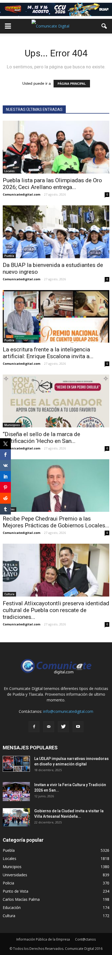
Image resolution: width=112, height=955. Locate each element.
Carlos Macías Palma (21, 899)
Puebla (9, 256)
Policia (8, 883)
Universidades (15, 874)
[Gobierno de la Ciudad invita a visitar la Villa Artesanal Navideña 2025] (16, 817)
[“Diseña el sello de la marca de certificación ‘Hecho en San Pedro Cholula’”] (56, 401)
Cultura (9, 594)
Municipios (12, 425)
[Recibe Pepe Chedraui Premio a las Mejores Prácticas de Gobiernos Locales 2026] (56, 485)
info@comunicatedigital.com (68, 711)
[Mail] (48, 726)
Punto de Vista (15, 891)
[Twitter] (63, 726)
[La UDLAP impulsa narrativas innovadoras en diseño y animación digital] (16, 764)
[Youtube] (78, 726)
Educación (12, 907)
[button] (104, 26)
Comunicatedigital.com (21, 194)
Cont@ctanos (85, 939)
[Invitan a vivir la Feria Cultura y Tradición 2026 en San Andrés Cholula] (16, 791)
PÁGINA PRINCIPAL (72, 83)
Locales (9, 171)
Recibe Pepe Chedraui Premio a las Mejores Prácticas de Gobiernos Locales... (56, 522)
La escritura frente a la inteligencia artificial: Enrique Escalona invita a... (48, 353)
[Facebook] (34, 726)
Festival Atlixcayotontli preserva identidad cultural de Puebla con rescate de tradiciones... (56, 610)
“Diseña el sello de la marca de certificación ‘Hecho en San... (41, 437)
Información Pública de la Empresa (43, 939)
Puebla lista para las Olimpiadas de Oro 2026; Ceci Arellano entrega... (52, 183)
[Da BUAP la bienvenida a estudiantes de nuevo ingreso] (56, 231)
